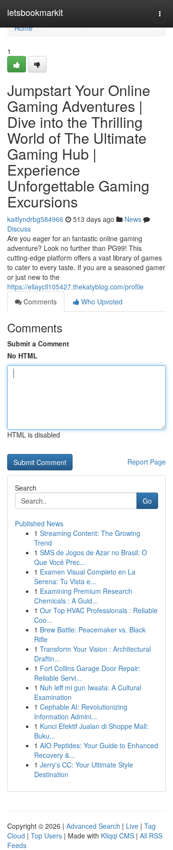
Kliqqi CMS (117, 835)
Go (147, 501)
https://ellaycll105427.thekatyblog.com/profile (75, 286)
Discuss (19, 228)
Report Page (146, 461)
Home (23, 28)
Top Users (46, 835)
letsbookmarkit (35, 12)
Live (132, 826)
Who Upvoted (101, 301)
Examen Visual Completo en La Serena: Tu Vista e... (85, 576)
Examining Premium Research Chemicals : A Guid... (83, 595)
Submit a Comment (38, 343)
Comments (39, 301)
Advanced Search (93, 826)
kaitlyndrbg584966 (35, 219)
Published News (39, 523)
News (132, 219)
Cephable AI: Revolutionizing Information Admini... (80, 711)
